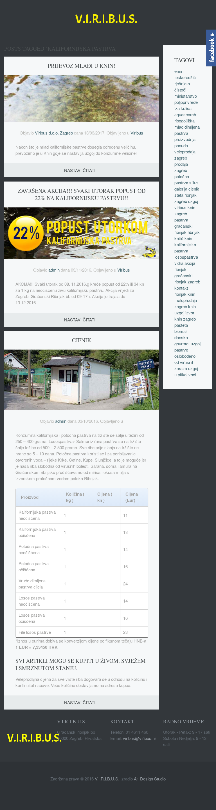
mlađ (178, 127)
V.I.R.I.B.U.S (106, 779)
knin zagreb (185, 319)
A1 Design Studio (150, 779)
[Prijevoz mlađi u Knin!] (81, 98)
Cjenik (81, 340)
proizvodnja (184, 139)
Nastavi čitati (79, 170)
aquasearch (185, 114)
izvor (189, 313)
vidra (178, 263)
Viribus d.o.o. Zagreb (54, 133)
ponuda (181, 145)
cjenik (193, 189)
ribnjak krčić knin (187, 235)
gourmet (182, 343)
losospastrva (186, 257)
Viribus (136, 133)
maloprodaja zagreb (185, 303)
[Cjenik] (81, 379)
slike (193, 182)
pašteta (181, 325)
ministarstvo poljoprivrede (186, 99)
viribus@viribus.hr (139, 738)
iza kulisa (183, 108)
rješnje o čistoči (182, 86)
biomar (180, 331)
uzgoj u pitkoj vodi (186, 371)
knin (191, 207)
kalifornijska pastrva (185, 247)
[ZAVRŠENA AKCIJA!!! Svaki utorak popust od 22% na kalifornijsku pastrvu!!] (81, 232)
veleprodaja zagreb (184, 155)
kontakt (181, 288)
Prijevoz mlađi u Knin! (81, 66)
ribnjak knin (184, 294)
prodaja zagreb (181, 167)
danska (181, 337)
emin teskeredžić (185, 74)
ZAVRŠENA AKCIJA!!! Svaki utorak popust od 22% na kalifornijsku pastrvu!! (81, 194)
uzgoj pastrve (187, 347)
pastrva (181, 220)
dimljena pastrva (187, 130)
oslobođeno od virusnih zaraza (184, 362)
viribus (180, 207)
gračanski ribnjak (183, 229)
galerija (180, 189)
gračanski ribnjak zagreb (187, 278)
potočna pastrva (181, 179)
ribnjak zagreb (185, 198)
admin (54, 270)
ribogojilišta (184, 121)
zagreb (180, 213)
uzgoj (193, 201)
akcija (189, 263)
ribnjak (180, 269)
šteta (178, 195)
